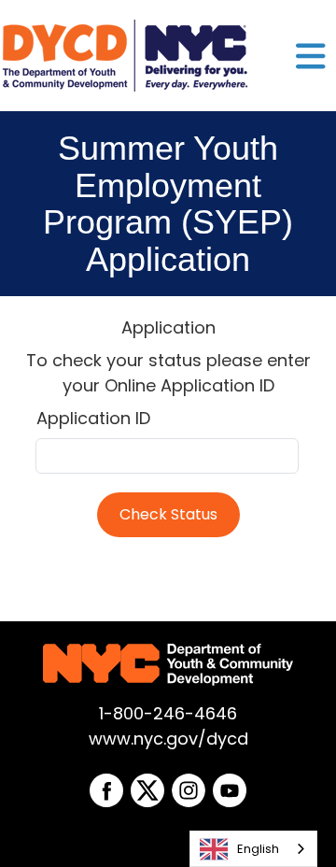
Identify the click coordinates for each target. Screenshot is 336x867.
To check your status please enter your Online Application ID (168, 372)
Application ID (93, 418)
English (258, 849)
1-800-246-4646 (168, 713)
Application (168, 327)
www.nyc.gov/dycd (168, 738)
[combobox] (253, 849)
